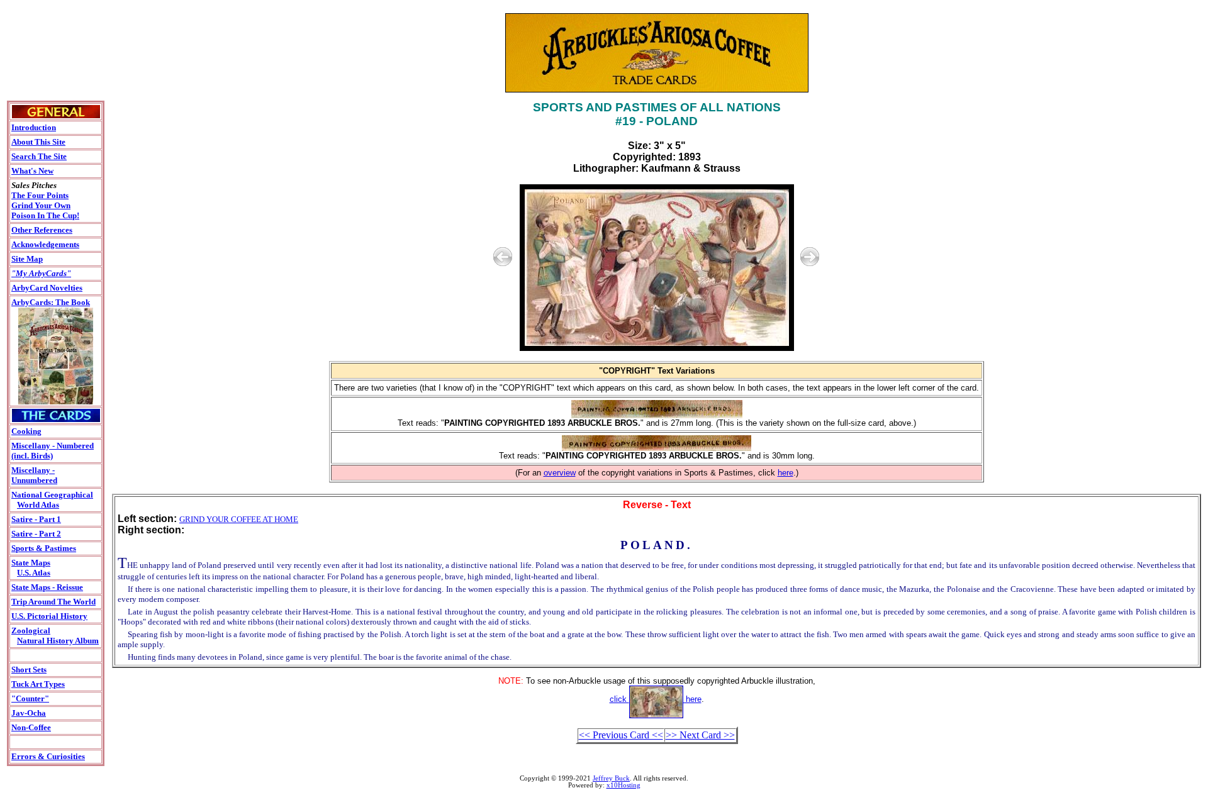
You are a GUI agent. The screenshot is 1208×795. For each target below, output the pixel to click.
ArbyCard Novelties (46, 287)
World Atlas (38, 504)
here (785, 472)
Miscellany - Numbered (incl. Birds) (52, 450)
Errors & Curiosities (48, 756)
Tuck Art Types (38, 684)
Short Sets (29, 669)
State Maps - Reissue (47, 587)
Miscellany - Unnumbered (34, 475)
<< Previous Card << (621, 735)
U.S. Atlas (33, 572)
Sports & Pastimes (43, 548)
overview (560, 472)
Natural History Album (58, 640)
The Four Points (40, 195)
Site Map (27, 259)
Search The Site (39, 156)
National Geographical (52, 494)
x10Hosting (623, 785)
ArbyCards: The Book (50, 302)
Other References (41, 230)
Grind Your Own (40, 205)
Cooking (26, 431)
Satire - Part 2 (36, 533)
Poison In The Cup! (45, 215)
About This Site (38, 142)
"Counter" (30, 698)
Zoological (30, 630)
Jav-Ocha (28, 713)
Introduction (33, 127)
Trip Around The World (53, 601)
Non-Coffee (31, 727)
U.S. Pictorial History (49, 616)
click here (656, 699)
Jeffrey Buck (611, 778)
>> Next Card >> (700, 735)
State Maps (30, 562)
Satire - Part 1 (36, 519)
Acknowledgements (45, 244)
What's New (32, 170)
